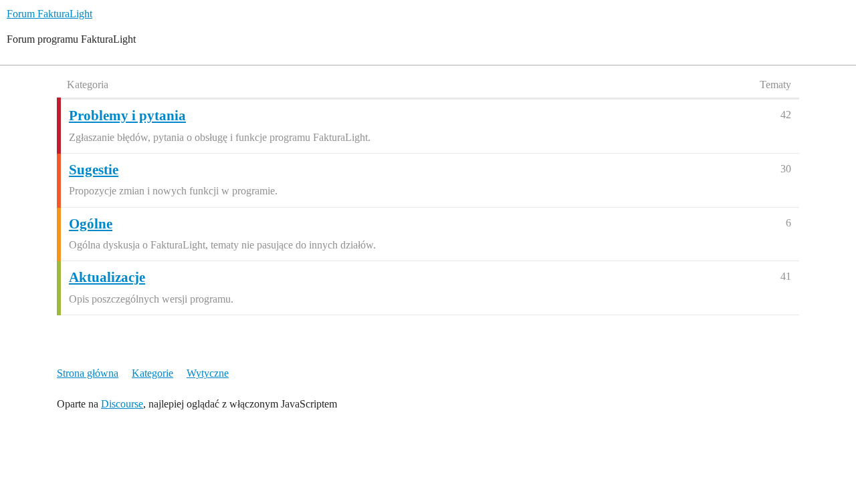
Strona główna (87, 373)
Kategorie (152, 373)
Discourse (122, 404)
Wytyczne (208, 373)
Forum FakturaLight (49, 13)
